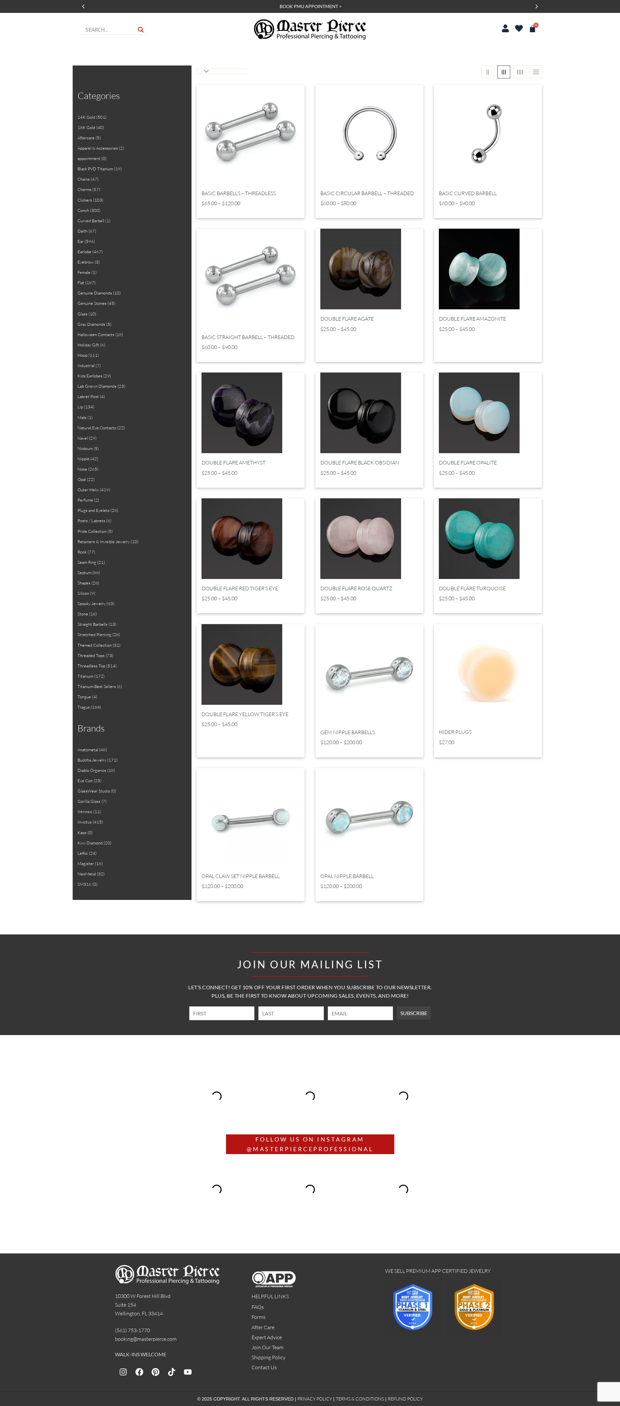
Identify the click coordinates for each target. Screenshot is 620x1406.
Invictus (85, 821)
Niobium (85, 448)
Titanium (85, 676)
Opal (82, 479)
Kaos (82, 832)
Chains (84, 179)
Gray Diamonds (91, 324)
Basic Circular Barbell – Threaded (367, 193)
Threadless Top (91, 665)
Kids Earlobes (90, 375)
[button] (83, 6)
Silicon (83, 593)
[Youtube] (188, 1372)
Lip (80, 406)
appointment (89, 158)
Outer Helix (88, 489)
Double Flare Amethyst (233, 463)
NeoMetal (87, 873)
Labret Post (88, 396)
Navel (83, 438)
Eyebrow (86, 261)
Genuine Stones (92, 303)
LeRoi (83, 853)
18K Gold (86, 127)
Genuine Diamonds (95, 292)
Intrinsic (85, 811)
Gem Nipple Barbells (347, 732)
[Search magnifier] (140, 29)
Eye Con (85, 780)
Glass (83, 313)
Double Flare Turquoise (472, 588)
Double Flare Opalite (468, 463)
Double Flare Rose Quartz (356, 588)
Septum (84, 572)
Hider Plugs (455, 732)
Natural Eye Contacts (97, 427)
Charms (84, 189)
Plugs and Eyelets (93, 510)
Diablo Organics (92, 770)
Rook (82, 551)
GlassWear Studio (94, 790)
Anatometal (88, 749)
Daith (83, 231)
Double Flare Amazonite (472, 319)
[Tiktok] (171, 1372)
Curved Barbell (91, 220)
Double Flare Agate (347, 319)
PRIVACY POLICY (314, 1398)
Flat (81, 282)
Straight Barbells (93, 624)
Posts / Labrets (91, 520)
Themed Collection (95, 645)
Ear (81, 241)
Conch (83, 210)
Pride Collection (92, 531)
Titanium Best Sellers (97, 686)
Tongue (84, 696)
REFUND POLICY (405, 1398)
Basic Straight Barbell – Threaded (248, 337)
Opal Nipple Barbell (347, 876)
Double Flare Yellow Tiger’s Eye (245, 714)
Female (84, 272)
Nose (82, 469)
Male (82, 417)
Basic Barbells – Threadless (239, 193)
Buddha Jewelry (92, 760)
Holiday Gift (88, 344)
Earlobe (84, 251)
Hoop (83, 355)
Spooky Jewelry (92, 603)
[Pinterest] (155, 1372)
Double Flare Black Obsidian (359, 463)
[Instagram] (123, 1372)
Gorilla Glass (89, 801)
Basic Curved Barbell (468, 193)
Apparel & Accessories (98, 148)
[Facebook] (139, 1372)
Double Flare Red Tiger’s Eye (240, 588)
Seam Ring (87, 562)
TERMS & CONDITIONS (360, 1398)
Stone (83, 613)
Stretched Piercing (94, 634)
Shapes (84, 582)
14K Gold (86, 117)
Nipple (83, 458)
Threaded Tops (91, 655)
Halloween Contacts (96, 334)
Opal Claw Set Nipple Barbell (241, 876)
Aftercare (86, 137)
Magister (86, 863)
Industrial (86, 365)
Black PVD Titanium (95, 168)
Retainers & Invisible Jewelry (104, 541)
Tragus (84, 707)
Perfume (85, 500)
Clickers (85, 200)
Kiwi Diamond (90, 842)
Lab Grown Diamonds (97, 386)
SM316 (84, 884)
